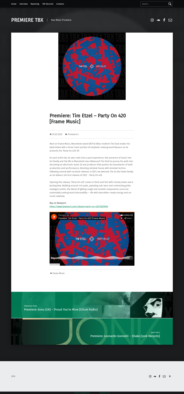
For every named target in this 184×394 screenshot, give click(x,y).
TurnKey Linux (105, 393)
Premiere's (73, 134)
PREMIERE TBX (27, 20)
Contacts (60, 4)
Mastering (35, 4)
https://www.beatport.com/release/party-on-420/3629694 (79, 206)
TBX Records (47, 4)
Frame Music (59, 273)
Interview (23, 4)
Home (13, 4)
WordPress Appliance (81, 393)
